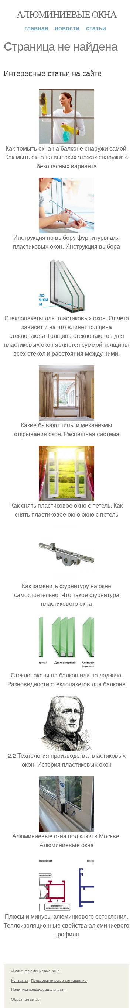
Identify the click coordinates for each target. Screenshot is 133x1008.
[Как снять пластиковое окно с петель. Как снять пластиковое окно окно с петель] (66, 496)
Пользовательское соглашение (59, 980)
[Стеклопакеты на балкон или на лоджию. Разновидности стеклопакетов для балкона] (66, 666)
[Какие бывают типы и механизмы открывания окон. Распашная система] (66, 416)
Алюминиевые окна (66, 14)
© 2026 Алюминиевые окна (35, 970)
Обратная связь (25, 999)
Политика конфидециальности (38, 989)
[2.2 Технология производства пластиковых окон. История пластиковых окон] (66, 746)
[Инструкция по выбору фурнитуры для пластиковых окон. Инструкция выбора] (66, 228)
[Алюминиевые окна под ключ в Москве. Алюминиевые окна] (66, 827)
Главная (36, 28)
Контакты (19, 980)
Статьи (96, 28)
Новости (67, 28)
